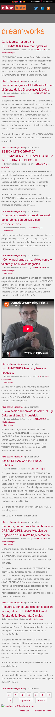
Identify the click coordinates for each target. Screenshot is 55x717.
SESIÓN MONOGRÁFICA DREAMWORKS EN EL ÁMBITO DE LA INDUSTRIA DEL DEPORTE (27, 155)
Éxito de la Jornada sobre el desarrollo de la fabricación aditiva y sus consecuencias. (26, 219)
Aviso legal (25, 710)
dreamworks (8, 230)
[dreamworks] (13, 1)
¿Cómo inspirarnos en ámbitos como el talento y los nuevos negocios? (26, 261)
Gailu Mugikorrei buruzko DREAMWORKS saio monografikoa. (24, 43)
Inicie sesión (7, 80)
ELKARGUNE (41, 49)
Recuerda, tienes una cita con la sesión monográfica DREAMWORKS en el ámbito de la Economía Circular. (27, 610)
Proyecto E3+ (16, 19)
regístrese (20, 80)
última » (41, 700)
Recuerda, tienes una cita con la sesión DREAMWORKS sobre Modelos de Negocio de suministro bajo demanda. (27, 530)
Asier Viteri (5, 167)
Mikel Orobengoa (8, 52)
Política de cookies (44, 710)
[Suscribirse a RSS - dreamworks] (17, 706)
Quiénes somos (26, 19)
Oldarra (38, 376)
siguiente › (26, 700)
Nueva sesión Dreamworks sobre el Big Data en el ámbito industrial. (27, 413)
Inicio (6, 19)
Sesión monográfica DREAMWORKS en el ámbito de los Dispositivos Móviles (27, 87)
